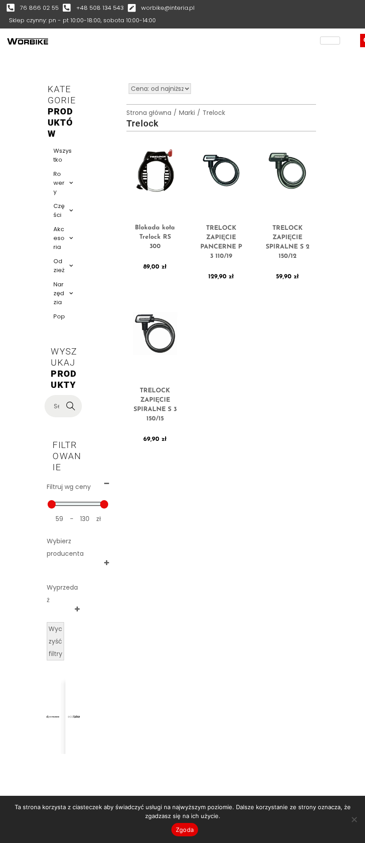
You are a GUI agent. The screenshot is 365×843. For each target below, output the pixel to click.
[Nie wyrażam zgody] (353, 819)
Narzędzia (58, 293)
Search (71, 406)
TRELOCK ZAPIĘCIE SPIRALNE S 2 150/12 (287, 242)
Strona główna (148, 112)
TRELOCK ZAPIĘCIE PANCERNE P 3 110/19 (221, 242)
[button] (23, 705)
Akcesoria (59, 238)
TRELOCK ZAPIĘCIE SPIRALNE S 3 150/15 (155, 404)
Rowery (59, 183)
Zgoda (185, 829)
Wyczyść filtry (55, 641)
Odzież (59, 265)
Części (59, 210)
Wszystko (62, 155)
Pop (59, 316)
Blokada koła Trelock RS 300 (155, 237)
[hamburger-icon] (330, 41)
